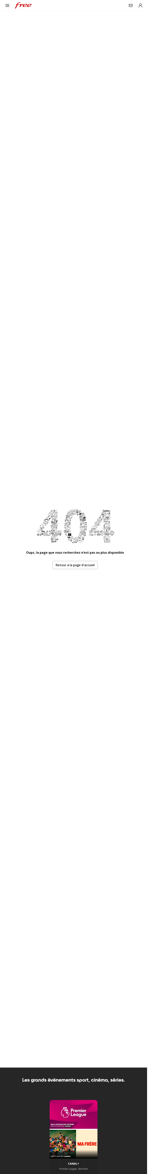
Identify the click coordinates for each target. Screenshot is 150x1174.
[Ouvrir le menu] (7, 5)
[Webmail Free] (131, 5)
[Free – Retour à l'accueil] (23, 5)
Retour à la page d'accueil (75, 565)
